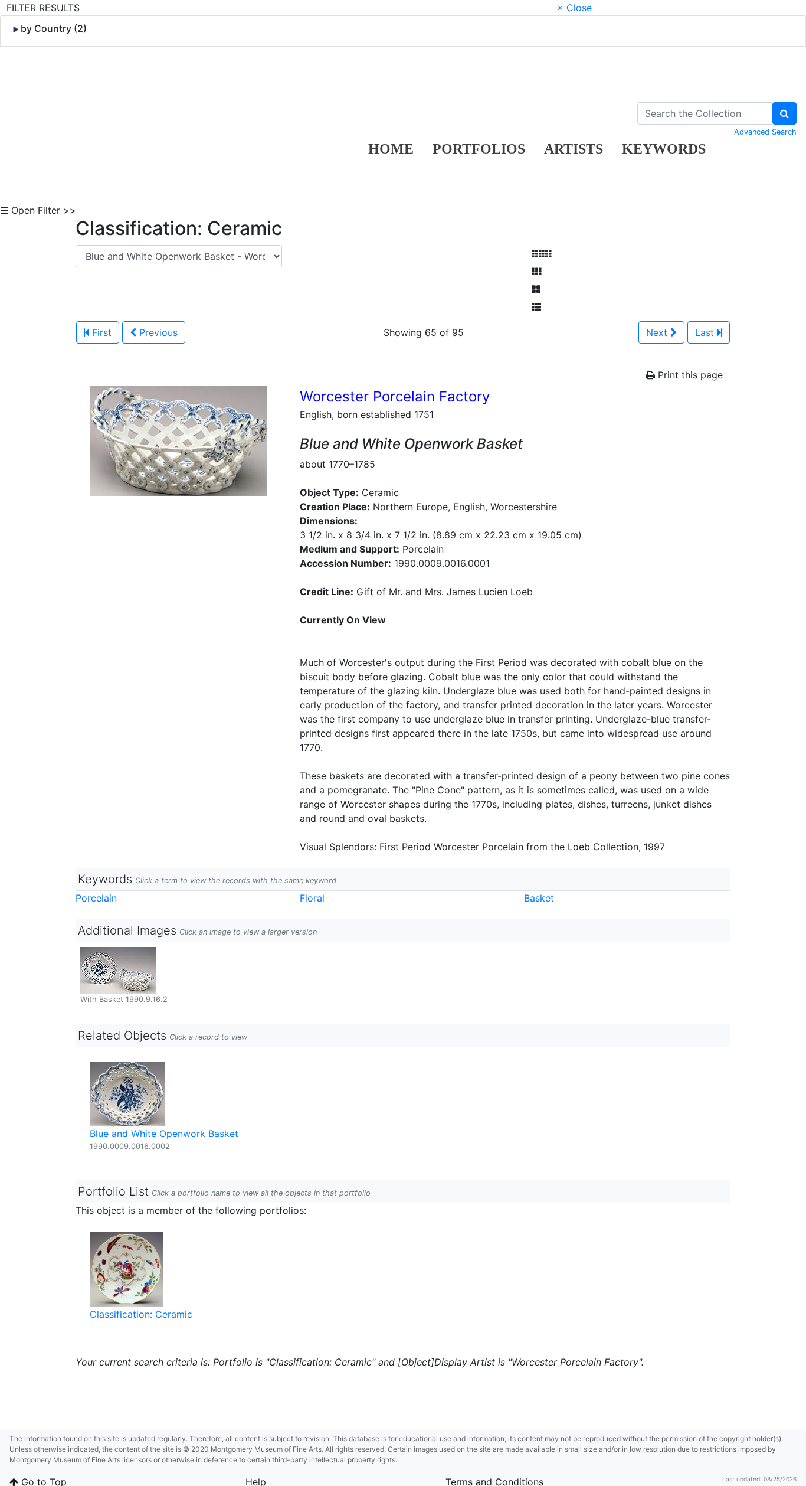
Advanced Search (765, 132)
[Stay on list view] (536, 307)
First (100, 332)
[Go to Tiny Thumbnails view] (541, 254)
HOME (391, 148)
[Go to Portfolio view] (536, 289)
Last (706, 332)
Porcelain (96, 898)
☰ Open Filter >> (38, 210)
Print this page (689, 375)
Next (658, 332)
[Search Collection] (784, 113)
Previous (157, 332)
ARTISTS (573, 148)
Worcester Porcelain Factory (395, 396)
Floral (312, 898)
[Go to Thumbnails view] (536, 271)
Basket (539, 898)
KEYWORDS (664, 148)
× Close (574, 8)
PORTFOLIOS (479, 148)
